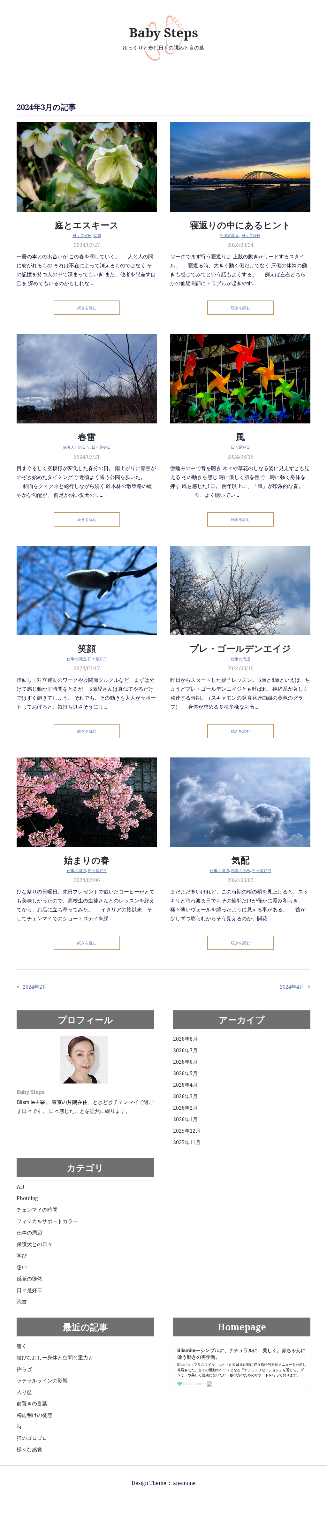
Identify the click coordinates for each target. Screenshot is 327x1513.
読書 (97, 235)
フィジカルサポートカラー (47, 1221)
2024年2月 (35, 986)
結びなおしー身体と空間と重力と (55, 1357)
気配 (240, 860)
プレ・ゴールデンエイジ (240, 648)
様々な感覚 (29, 1449)
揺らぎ (24, 1368)
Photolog (27, 1198)
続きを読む (86, 307)
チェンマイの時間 (37, 1209)
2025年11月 (187, 1142)
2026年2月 (185, 1107)
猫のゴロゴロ (32, 1437)
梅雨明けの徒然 (34, 1414)
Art (21, 1186)
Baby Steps (163, 32)
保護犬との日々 (76, 447)
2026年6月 (185, 1061)
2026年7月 (185, 1050)
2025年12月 (187, 1130)
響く (22, 1346)
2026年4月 (185, 1084)
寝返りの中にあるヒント (240, 225)
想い (22, 1267)
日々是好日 (82, 235)
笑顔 (87, 648)
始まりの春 (87, 860)
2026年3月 (185, 1096)
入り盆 (24, 1391)
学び (22, 1255)
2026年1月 (185, 1119)
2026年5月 (185, 1073)
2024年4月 (292, 986)
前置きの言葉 (32, 1403)
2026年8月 (185, 1038)
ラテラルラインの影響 (42, 1380)
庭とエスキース (87, 225)
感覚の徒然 (240, 870)
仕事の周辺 (230, 235)
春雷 (87, 436)
